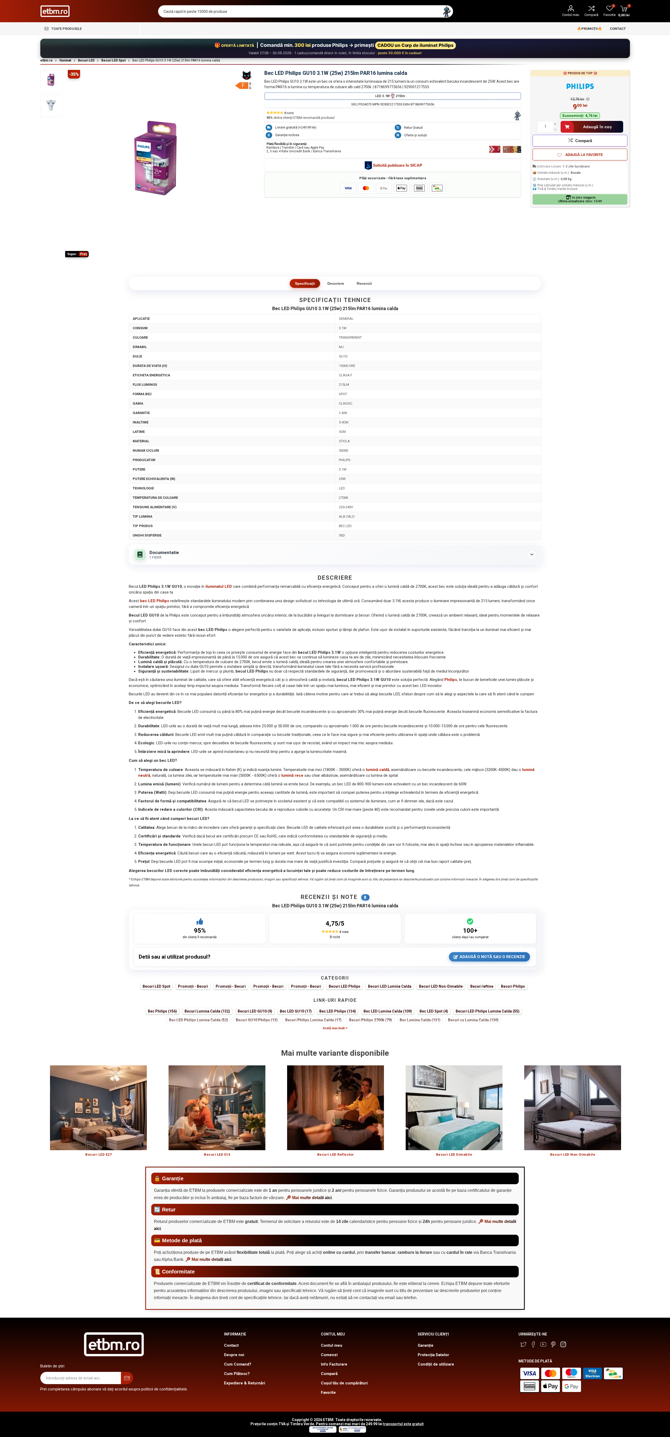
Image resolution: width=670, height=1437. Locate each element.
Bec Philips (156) (162, 1011)
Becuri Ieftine (481, 986)
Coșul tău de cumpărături (344, 1383)
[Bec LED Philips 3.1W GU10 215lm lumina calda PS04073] (51, 81)
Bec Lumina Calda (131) (420, 1020)
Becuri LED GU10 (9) (255, 1011)
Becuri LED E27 (98, 1154)
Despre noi (234, 1354)
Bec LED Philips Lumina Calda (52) (198, 1020)
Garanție (425, 1345)
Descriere (335, 283)
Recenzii (364, 283)
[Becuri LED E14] (217, 1107)
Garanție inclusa (287, 135)
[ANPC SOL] (322, 1431)
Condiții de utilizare (436, 1364)
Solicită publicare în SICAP (397, 165)
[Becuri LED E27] (98, 1107)
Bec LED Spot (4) (434, 1011)
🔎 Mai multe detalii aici (309, 1197)
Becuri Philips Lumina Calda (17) (313, 1020)
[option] (98, 1113)
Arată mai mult (334, 1028)
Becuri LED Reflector (335, 1154)
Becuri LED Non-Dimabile (441, 986)
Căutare (447, 11)
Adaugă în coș (597, 127)
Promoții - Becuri (193, 986)
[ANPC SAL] (351, 1431)
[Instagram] (563, 1344)
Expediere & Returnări (244, 1383)
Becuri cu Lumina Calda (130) (473, 1020)
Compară (591, 15)
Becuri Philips (513, 986)
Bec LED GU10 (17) (296, 1011)
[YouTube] (543, 1344)
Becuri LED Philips (344, 986)
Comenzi (329, 1354)
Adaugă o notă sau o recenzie (492, 956)
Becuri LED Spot (156, 986)
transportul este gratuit (403, 1424)
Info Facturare (334, 1364)
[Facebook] (533, 1344)
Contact (231, 1345)
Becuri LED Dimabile (454, 1154)
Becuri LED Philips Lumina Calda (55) (488, 1011)
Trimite (127, 1378)
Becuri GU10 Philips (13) (257, 1020)
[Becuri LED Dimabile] (454, 1107)
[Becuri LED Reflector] (335, 1107)
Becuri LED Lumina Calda (389, 986)
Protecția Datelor (433, 1354)
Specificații (305, 283)
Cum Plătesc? (237, 1373)
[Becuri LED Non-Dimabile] (572, 1107)
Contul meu (570, 15)
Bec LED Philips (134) (337, 1011)
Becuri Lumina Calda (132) (207, 1011)
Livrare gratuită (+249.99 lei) (295, 127)
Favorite (328, 1392)
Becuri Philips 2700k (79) (370, 1020)
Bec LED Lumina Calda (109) (388, 1011)
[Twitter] (523, 1344)
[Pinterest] (553, 1344)
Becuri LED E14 (217, 1154)
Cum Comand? (237, 1364)
